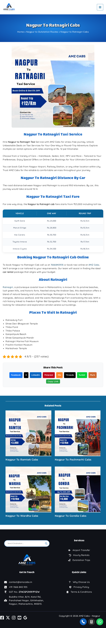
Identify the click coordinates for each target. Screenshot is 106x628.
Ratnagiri (8, 287)
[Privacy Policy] (79, 587)
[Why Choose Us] (79, 582)
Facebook (16, 375)
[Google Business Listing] (25, 618)
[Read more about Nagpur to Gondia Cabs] (78, 489)
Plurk (92, 375)
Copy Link (53, 381)
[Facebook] (2, 618)
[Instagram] (14, 618)
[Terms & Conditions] (79, 592)
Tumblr (82, 375)
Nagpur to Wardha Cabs (22, 515)
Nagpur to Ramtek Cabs (22, 459)
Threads (70, 375)
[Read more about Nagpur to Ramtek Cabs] (28, 433)
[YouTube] (19, 618)
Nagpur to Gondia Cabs (70, 515)
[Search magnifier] (46, 543)
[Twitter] (8, 618)
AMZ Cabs (93, 264)
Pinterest (48, 375)
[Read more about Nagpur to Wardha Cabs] (28, 489)
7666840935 (57, 264)
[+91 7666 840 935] (15, 587)
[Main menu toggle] (100, 7)
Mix (59, 375)
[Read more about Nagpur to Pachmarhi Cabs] (78, 433)
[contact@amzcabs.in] (18, 582)
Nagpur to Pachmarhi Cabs (73, 459)
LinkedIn (35, 375)
